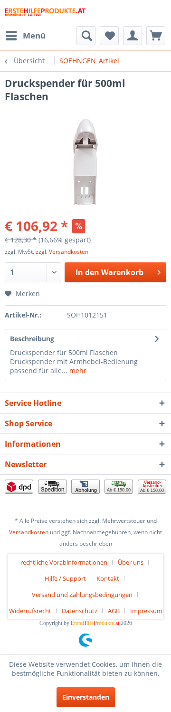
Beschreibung (32, 338)
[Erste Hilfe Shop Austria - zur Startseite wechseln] (45, 13)
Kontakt (107, 578)
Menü (34, 35)
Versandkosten (28, 532)
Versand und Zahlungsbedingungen (82, 594)
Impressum (146, 610)
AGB (114, 610)
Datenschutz (79, 610)
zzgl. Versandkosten (62, 252)
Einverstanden (85, 697)
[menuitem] (25, 35)
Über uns (130, 562)
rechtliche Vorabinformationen (63, 562)
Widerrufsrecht (30, 610)
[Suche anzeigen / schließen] (85, 35)
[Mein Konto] (132, 35)
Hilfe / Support (65, 578)
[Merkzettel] (109, 35)
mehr (76, 370)
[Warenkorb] (155, 35)
